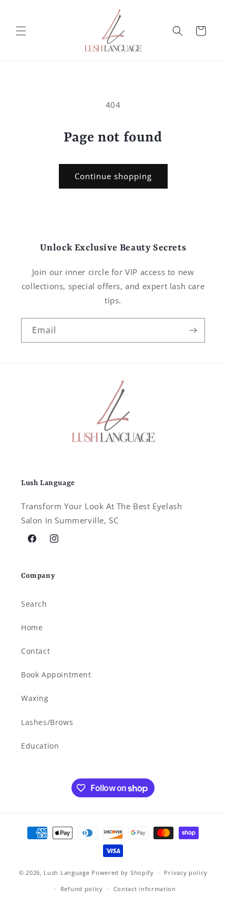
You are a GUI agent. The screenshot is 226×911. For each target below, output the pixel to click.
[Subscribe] (192, 330)
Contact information (145, 889)
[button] (21, 30)
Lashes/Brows (47, 722)
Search (34, 604)
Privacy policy (185, 872)
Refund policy (81, 889)
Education (40, 746)
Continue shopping (113, 176)
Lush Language (66, 872)
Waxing (35, 698)
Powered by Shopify (122, 872)
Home (32, 627)
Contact (35, 651)
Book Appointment (56, 674)
